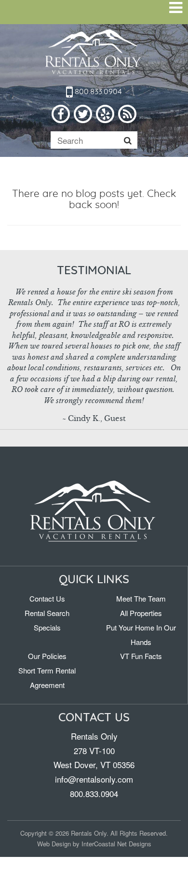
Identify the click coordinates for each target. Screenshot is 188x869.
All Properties (141, 613)
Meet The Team (141, 598)
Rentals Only (94, 53)
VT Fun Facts (141, 656)
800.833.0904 (97, 92)
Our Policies (47, 656)
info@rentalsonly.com (94, 779)
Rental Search (47, 613)
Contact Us (47, 598)
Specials (47, 627)
